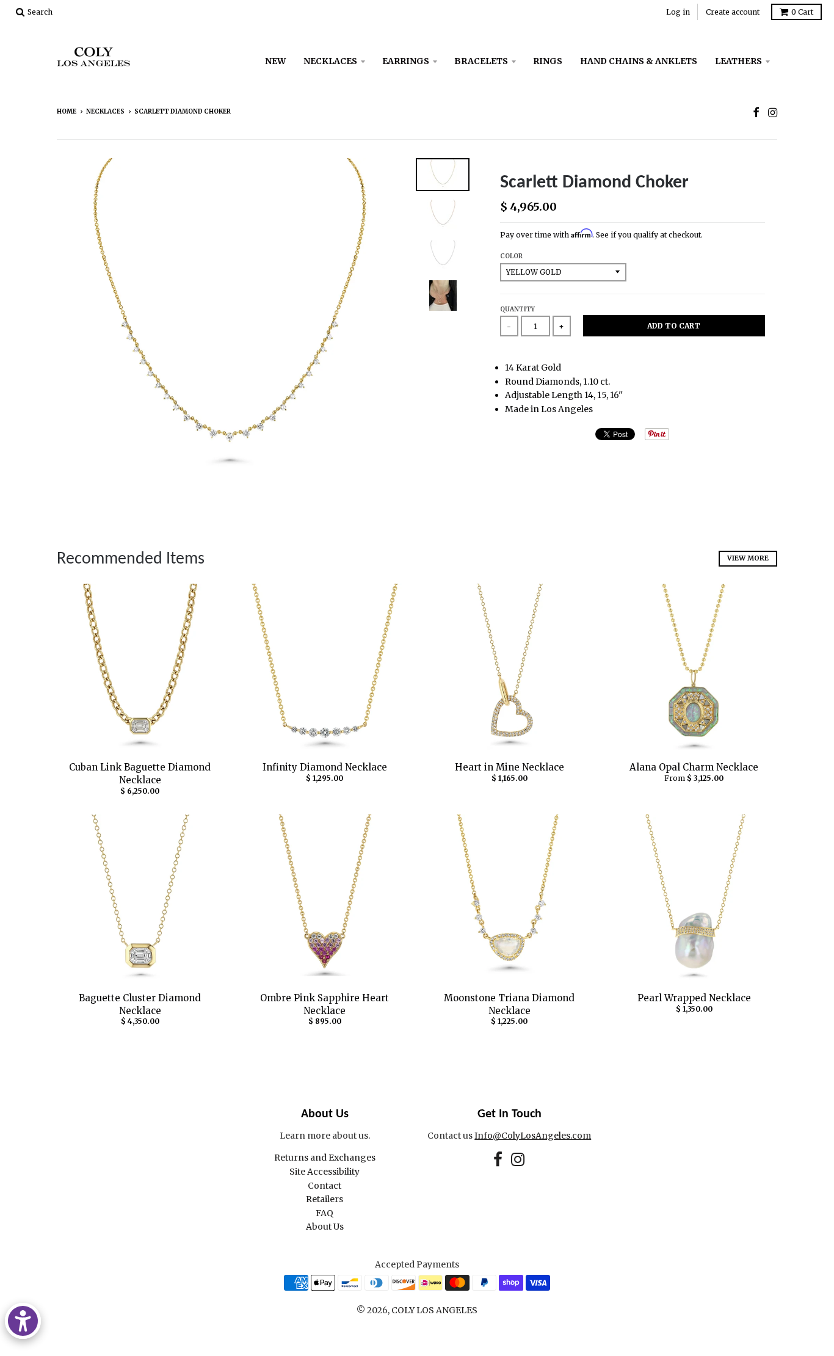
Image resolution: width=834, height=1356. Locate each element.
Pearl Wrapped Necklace (694, 998)
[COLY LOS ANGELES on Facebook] (756, 112)
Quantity (517, 309)
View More (748, 558)
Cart (802, 11)
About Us (325, 1226)
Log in (678, 11)
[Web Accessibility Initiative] (23, 1321)
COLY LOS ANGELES (434, 1310)
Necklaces (105, 111)
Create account (733, 11)
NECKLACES (330, 61)
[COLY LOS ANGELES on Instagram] (772, 112)
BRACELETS (481, 61)
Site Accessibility (324, 1171)
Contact (324, 1185)
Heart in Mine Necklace (509, 767)
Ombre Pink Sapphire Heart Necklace (324, 1004)
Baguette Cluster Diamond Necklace (140, 1004)
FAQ (324, 1213)
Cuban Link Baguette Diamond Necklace (140, 773)
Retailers (324, 1199)
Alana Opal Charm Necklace (693, 767)
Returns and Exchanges (324, 1157)
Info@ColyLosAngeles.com (532, 1135)
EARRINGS (405, 61)
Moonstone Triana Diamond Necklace (509, 1004)
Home (66, 111)
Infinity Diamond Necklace (325, 767)
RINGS (547, 61)
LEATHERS (738, 61)
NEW (275, 61)
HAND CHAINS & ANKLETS (638, 61)
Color (511, 256)
